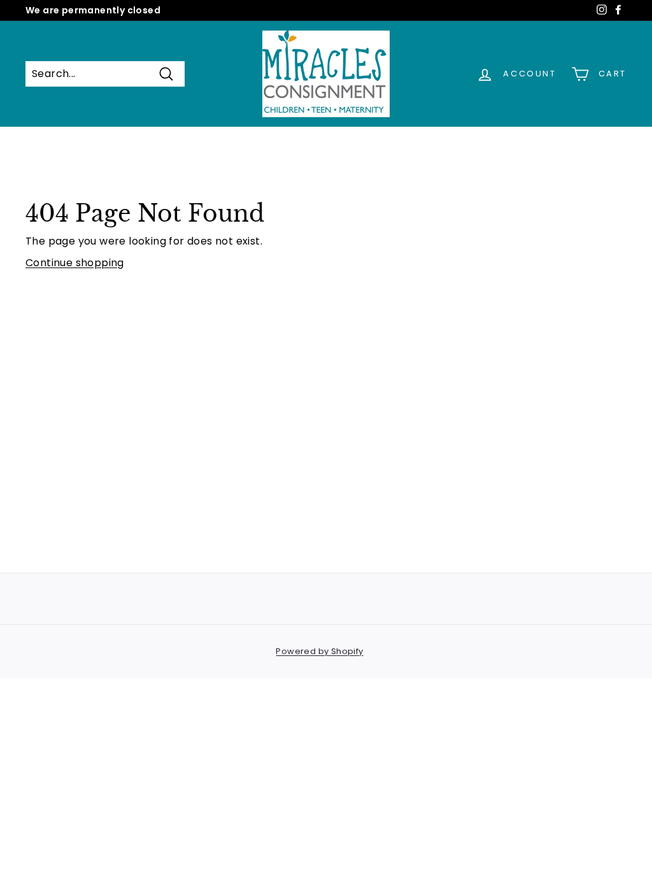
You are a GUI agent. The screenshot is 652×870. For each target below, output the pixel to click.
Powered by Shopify (319, 651)
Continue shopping (74, 262)
